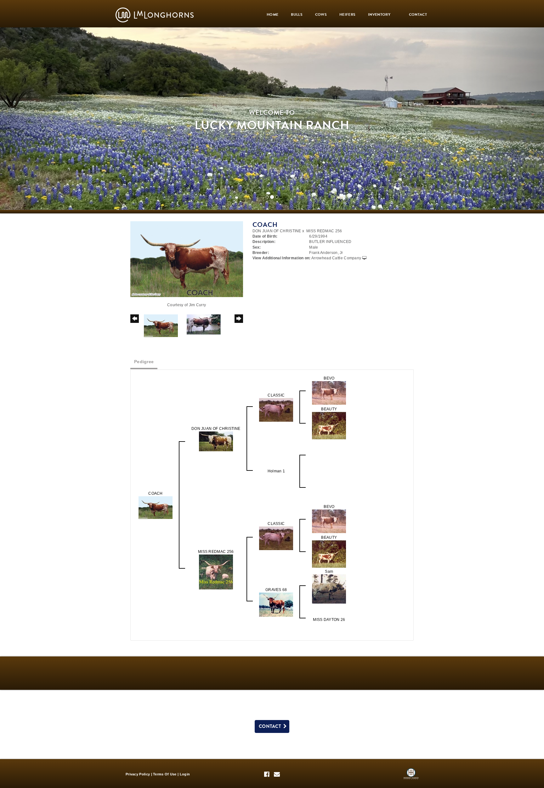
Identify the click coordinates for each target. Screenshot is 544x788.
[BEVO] (329, 392)
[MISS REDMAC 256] (216, 572)
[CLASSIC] (276, 409)
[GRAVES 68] (276, 604)
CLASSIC (276, 395)
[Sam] (329, 589)
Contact (271, 726)
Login (185, 774)
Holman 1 (276, 471)
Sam (329, 571)
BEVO (329, 378)
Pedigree (144, 361)
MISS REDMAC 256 (324, 231)
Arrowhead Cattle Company (336, 258)
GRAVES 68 (276, 590)
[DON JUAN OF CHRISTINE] (216, 441)
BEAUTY (329, 409)
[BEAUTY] (329, 425)
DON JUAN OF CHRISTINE (276, 231)
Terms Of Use (165, 774)
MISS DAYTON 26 (329, 619)
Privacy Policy (138, 774)
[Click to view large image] (186, 259)
